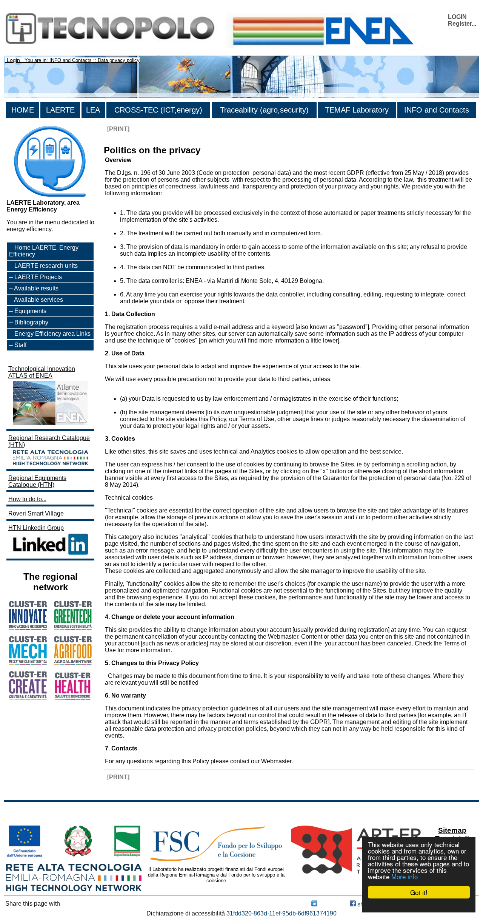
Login (13, 60)
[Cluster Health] (73, 698)
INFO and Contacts (436, 110)
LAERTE (60, 110)
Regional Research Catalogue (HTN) (49, 441)
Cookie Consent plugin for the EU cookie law (419, 905)
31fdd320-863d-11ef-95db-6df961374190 (281, 913)
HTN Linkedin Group (36, 528)
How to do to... (27, 499)
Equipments (30, 311)
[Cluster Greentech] (73, 628)
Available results (36, 288)
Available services (38, 299)
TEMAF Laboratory (357, 110)
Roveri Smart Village (36, 513)
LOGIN (457, 17)
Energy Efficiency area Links (52, 333)
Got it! (419, 892)
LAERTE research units (46, 265)
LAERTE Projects (38, 277)
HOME (22, 110)
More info (404, 876)
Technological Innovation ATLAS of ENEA (41, 372)
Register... (462, 23)
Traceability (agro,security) (264, 110)
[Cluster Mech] (28, 663)
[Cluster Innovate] (28, 628)
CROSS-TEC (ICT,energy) (158, 110)
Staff (20, 345)
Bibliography (31, 322)
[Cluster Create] (28, 698)
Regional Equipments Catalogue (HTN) (37, 481)
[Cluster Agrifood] (73, 663)
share (364, 904)
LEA (93, 110)
